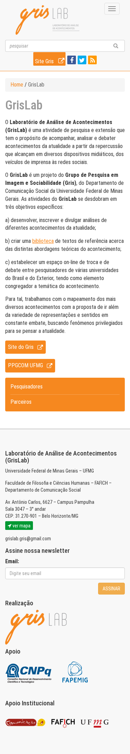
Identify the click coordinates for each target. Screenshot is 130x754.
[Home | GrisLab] (47, 20)
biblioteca (43, 241)
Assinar (111, 588)
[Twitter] (81, 60)
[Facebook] (71, 60)
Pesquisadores (26, 386)
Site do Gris (21, 347)
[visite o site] (29, 672)
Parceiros (21, 402)
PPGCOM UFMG (25, 365)
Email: (12, 561)
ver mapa (21, 525)
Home (16, 84)
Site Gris (45, 61)
